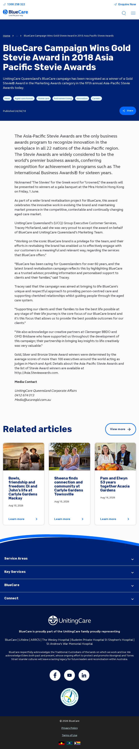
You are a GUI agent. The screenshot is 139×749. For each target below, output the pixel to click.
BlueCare (11, 585)
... (17, 35)
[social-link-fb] (55, 675)
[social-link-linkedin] (84, 675)
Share (130, 110)
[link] (23, 484)
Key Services (15, 572)
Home (6, 35)
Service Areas (16, 558)
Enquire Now (127, 4)
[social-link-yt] (69, 675)
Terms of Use (69, 735)
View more (117, 429)
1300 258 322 (16, 4)
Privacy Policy (69, 728)
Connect (11, 598)
